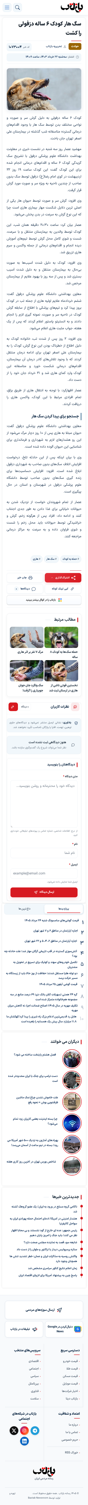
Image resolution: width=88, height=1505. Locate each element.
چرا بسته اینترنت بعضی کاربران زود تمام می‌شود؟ (35, 1121)
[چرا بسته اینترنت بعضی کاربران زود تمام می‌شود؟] (72, 1123)
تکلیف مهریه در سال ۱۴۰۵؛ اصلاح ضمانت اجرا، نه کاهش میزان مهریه (43, 1008)
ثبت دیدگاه (13, 707)
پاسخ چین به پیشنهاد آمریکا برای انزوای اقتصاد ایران (48, 1275)
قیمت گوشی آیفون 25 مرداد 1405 (58, 984)
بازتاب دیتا (72, 1399)
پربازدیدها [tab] (64, 909)
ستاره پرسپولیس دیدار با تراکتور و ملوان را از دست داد (47, 1249)
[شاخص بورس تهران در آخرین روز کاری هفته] (71, 1166)
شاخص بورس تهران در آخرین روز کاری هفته (31, 1162)
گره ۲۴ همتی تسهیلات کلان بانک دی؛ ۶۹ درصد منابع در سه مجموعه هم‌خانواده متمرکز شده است (43, 997)
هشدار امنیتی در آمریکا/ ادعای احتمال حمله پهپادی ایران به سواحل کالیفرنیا (43, 1221)
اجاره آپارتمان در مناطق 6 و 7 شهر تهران (55, 931)
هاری (35, 559)
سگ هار (50, 559)
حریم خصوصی (70, 1440)
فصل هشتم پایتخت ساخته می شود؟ (35, 1055)
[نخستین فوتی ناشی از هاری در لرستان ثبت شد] (61, 671)
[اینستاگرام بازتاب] (24, 1430)
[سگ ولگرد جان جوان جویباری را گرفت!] (27, 671)
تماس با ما (72, 1432)
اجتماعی (34, 1369)
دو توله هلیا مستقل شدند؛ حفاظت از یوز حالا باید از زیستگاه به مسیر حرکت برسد (42, 976)
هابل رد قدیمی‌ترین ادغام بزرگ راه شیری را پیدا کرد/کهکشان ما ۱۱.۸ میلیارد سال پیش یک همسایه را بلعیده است (41, 1019)
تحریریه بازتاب (54, 46)
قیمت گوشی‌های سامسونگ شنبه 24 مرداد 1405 (52, 920)
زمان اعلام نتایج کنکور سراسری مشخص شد (52, 1268)
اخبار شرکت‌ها (70, 1391)
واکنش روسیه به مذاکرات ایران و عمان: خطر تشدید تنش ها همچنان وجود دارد (43, 1259)
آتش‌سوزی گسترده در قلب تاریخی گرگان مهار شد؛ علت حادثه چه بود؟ (40, 954)
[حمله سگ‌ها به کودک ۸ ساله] (61, 637)
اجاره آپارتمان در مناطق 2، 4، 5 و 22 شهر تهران (51, 941)
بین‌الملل (33, 1384)
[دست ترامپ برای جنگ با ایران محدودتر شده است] (72, 1080)
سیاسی (35, 1376)
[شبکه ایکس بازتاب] (14, 1430)
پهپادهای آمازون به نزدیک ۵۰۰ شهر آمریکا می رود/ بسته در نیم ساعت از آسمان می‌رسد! (32, 1143)
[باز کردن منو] (7, 7)
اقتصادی (34, 1361)
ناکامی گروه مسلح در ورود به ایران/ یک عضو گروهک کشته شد (44, 1209)
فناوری (35, 1391)
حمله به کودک (70, 559)
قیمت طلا (72, 1369)
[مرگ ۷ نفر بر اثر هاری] (27, 637)
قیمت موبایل (70, 1384)
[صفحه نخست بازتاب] (44, 1471)
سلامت (34, 1399)
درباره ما (73, 1425)
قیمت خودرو (70, 1361)
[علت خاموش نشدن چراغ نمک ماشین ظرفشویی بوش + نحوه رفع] (72, 1101)
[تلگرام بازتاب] (35, 1430)
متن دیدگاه (70, 776)
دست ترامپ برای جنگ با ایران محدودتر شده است (33, 1078)
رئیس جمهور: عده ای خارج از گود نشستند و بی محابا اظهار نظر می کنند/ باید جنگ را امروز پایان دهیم (44, 1233)
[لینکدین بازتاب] (24, 1441)
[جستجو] (17, 7)
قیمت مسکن (70, 1376)
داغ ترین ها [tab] (24, 909)
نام (75, 844)
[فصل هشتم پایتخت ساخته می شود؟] (71, 1059)
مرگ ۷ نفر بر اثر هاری (30, 652)
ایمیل (73, 865)
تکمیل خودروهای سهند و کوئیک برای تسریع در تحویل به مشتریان (45, 964)
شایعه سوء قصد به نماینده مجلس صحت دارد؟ (50, 1242)
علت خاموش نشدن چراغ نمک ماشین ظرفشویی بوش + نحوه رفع (37, 1100)
